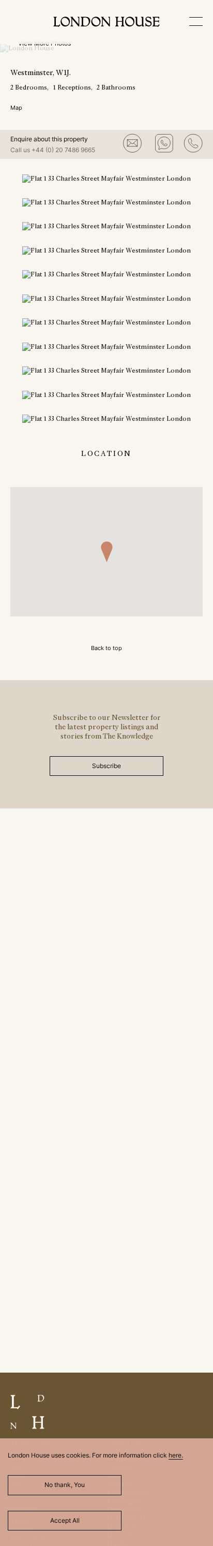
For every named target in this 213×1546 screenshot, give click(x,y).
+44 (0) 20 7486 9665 (63, 150)
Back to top (106, 648)
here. (176, 1455)
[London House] (106, 23)
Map (16, 107)
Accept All (65, 1520)
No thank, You (64, 1485)
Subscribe (106, 766)
